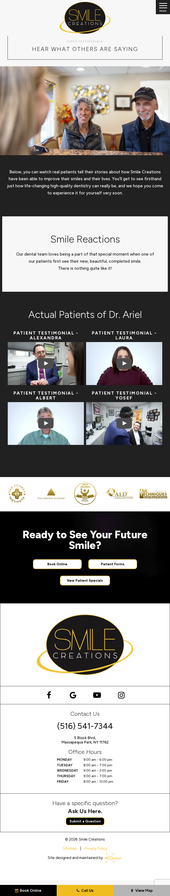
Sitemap (70, 848)
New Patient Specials (85, 581)
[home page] (85, 18)
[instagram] (121, 695)
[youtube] (97, 695)
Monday (64, 760)
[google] (73, 695)
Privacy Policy (95, 848)
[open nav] (163, 7)
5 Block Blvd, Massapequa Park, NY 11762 (85, 740)
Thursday (66, 776)
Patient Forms (112, 564)
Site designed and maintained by (76, 858)
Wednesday (67, 771)
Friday (63, 782)
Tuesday (65, 765)
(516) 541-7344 (85, 726)
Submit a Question (85, 821)
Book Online (57, 564)
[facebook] (48, 695)
